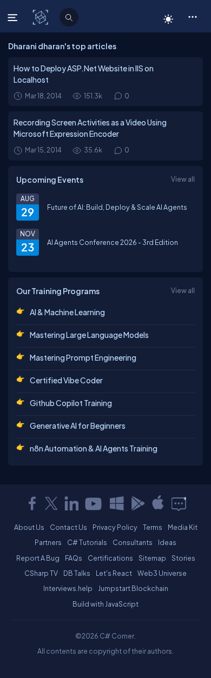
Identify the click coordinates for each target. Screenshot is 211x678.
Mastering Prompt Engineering (83, 357)
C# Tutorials (87, 542)
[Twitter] (51, 503)
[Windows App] (117, 503)
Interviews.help (68, 588)
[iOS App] (158, 503)
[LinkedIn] (71, 503)
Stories (183, 558)
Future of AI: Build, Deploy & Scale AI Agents (117, 207)
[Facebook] (31, 503)
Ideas (167, 542)
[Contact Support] (179, 503)
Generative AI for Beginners (78, 425)
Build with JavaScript (105, 604)
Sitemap (152, 558)
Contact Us (68, 527)
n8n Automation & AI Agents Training (93, 448)
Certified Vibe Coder (66, 380)
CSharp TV (41, 573)
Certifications (110, 558)
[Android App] (137, 503)
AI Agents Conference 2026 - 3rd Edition (112, 242)
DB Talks (76, 573)
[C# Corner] (41, 17)
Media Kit (182, 527)
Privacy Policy (115, 527)
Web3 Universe (162, 573)
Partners (48, 542)
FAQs (73, 558)
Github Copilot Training (71, 403)
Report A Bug (38, 558)
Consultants (133, 542)
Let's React (114, 573)
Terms (152, 527)
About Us (29, 527)
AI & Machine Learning (67, 312)
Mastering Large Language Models (89, 335)
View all (183, 179)
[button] (192, 16)
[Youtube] (94, 503)
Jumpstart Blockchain (133, 588)
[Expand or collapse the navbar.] (14, 17)
